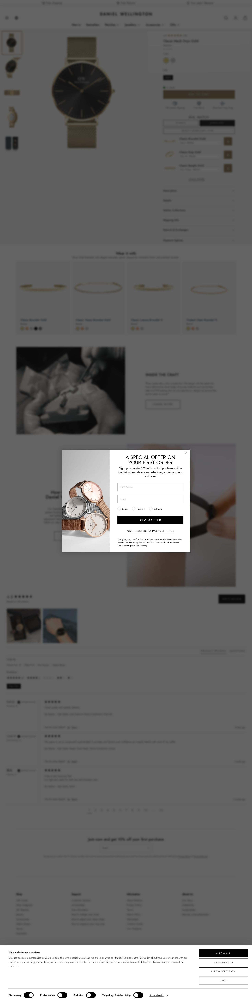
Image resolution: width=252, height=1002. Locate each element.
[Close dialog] (185, 453)
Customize (221, 962)
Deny (223, 980)
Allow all (223, 953)
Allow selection (223, 971)
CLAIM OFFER (150, 520)
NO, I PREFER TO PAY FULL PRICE (150, 530)
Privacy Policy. (141, 545)
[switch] (62, 995)
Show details (156, 995)
